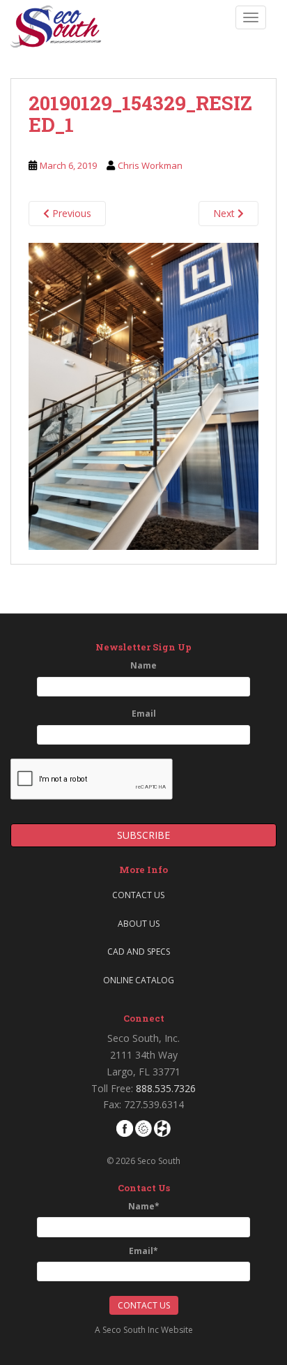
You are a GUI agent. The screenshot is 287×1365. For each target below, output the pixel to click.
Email (144, 713)
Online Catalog (138, 980)
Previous (70, 213)
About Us (139, 924)
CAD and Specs (138, 951)
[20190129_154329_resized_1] (143, 395)
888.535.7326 (166, 1088)
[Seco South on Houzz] (162, 1127)
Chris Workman (150, 165)
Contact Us (138, 895)
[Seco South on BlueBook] (143, 1127)
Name (143, 665)
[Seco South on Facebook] (124, 1127)
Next (225, 213)
